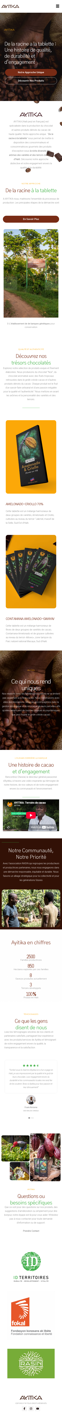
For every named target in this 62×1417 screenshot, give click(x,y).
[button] (58, 6)
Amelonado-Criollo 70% (24, 504)
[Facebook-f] (24, 1408)
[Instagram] (31, 1408)
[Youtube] (37, 1408)
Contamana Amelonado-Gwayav (30, 618)
